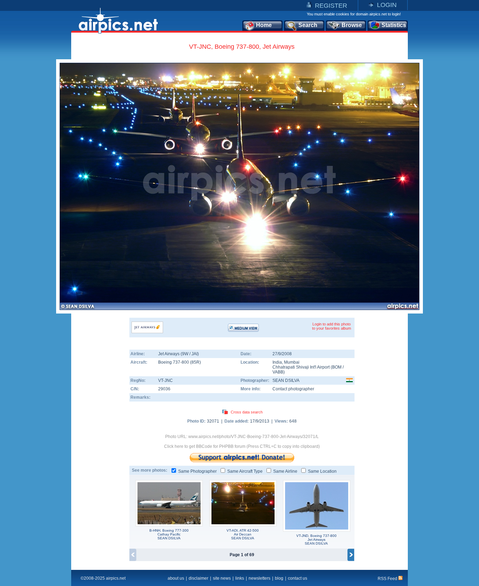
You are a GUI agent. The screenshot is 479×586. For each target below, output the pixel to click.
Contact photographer (293, 388)
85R (195, 362)
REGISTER (331, 5)
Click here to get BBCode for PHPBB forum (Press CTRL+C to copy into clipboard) (242, 446)
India (277, 362)
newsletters (259, 578)
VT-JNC (165, 380)
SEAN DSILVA (285, 380)
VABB (277, 372)
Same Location (322, 471)
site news (222, 578)
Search (307, 25)
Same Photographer (197, 471)
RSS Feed (388, 578)
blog (279, 578)
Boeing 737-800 (174, 362)
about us (176, 578)
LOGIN (387, 4)
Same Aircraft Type (245, 471)
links (239, 578)
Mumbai (291, 362)
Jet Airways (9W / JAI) (178, 353)
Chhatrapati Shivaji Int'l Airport (301, 367)
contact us (297, 578)
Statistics (394, 25)
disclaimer (198, 578)
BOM (337, 367)
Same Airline (285, 471)
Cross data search (247, 412)
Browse (352, 25)
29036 (164, 388)
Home (264, 25)
